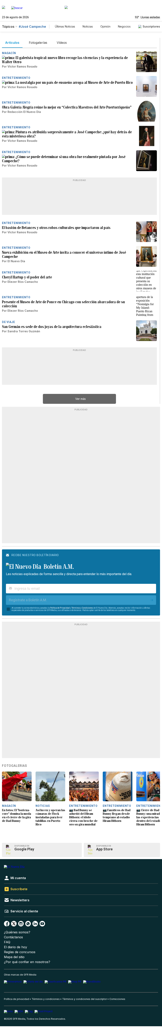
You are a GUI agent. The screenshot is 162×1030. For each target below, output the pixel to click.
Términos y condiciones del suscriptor (84, 999)
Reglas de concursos (19, 952)
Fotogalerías (14, 766)
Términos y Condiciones (82, 608)
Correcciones (117, 999)
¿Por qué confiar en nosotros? (27, 962)
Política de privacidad (16, 999)
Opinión (105, 26)
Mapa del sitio (14, 957)
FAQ (7, 942)
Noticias (88, 26)
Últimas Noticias (65, 26)
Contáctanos (13, 937)
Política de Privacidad (60, 608)
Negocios (124, 26)
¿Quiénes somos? (17, 932)
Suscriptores (151, 26)
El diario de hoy (15, 947)
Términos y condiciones (46, 999)
